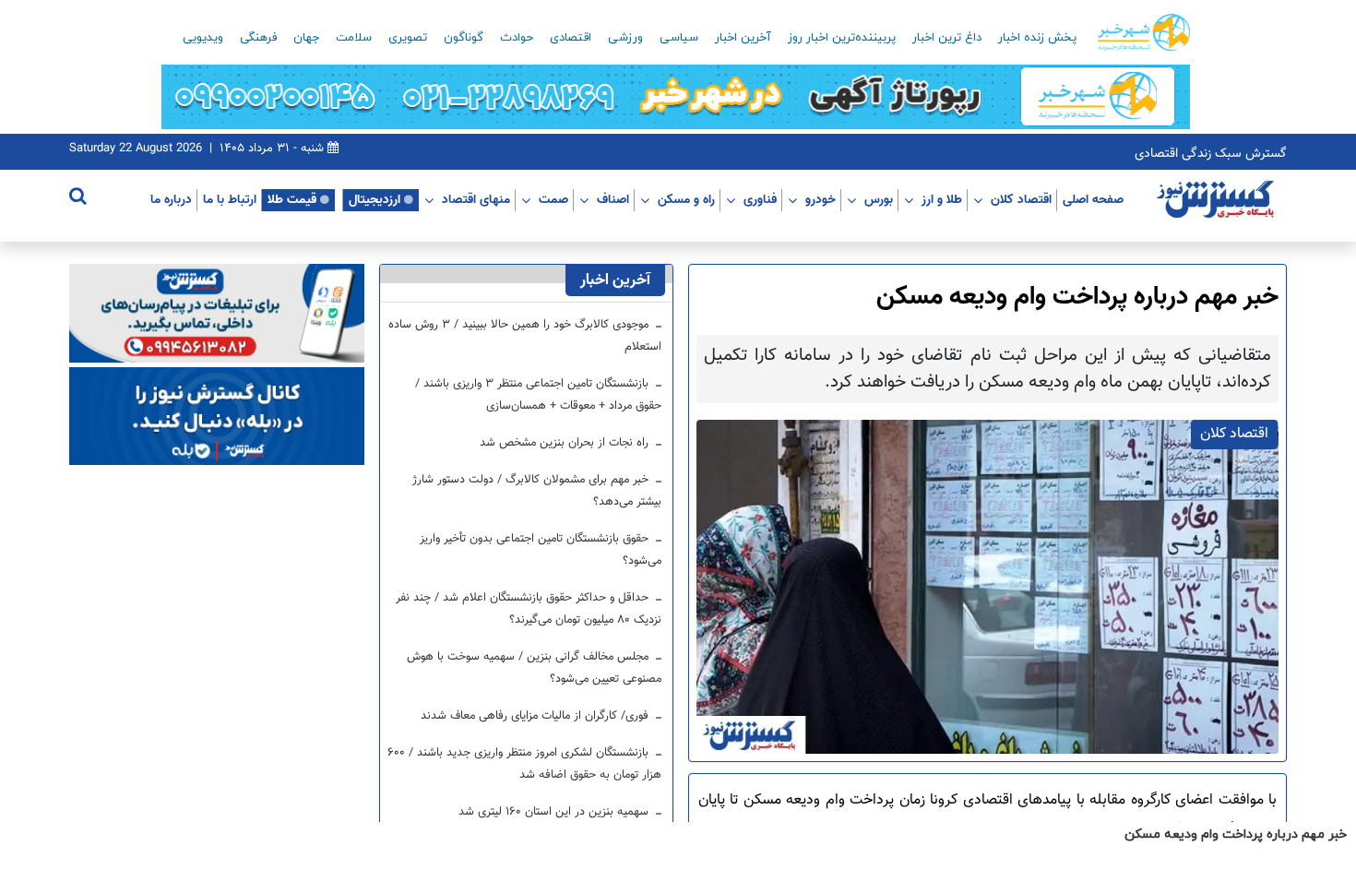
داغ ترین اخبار (946, 38)
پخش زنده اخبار (1037, 38)
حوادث (516, 38)
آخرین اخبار (743, 38)
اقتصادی (570, 38)
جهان (306, 38)
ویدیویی (203, 38)
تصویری (407, 38)
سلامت (354, 38)
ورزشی (625, 38)
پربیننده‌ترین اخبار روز (842, 38)
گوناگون (463, 38)
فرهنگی (258, 38)
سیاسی (679, 38)
